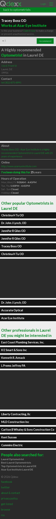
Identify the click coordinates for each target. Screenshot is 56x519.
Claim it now (29, 30)
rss (3, 515)
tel (11, 82)
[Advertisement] (28, 113)
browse (5, 509)
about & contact (10, 492)
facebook (6, 481)
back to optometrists (16, 9)
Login (43, 3)
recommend (45, 41)
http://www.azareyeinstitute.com (19, 166)
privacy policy (9, 498)
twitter (5, 487)
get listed (7, 504)
